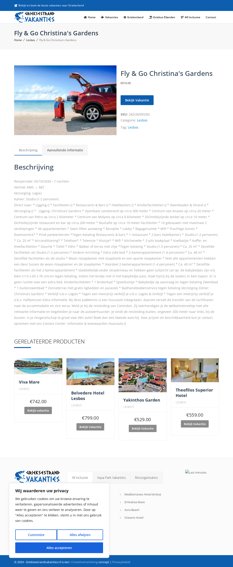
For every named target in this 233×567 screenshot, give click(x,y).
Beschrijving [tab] (28, 150)
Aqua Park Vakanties (111, 477)
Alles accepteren (59, 548)
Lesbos (30, 40)
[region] (59, 520)
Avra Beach (131, 510)
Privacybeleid (121, 562)
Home (18, 40)
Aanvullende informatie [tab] (65, 150)
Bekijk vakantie (38, 410)
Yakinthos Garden (141, 400)
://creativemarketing (84, 562)
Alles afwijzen (80, 535)
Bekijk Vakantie (137, 100)
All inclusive (80, 477)
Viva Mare (29, 382)
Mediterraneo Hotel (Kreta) (142, 494)
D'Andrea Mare (134, 502)
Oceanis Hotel (133, 517)
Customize (36, 535)
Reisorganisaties (146, 477)
